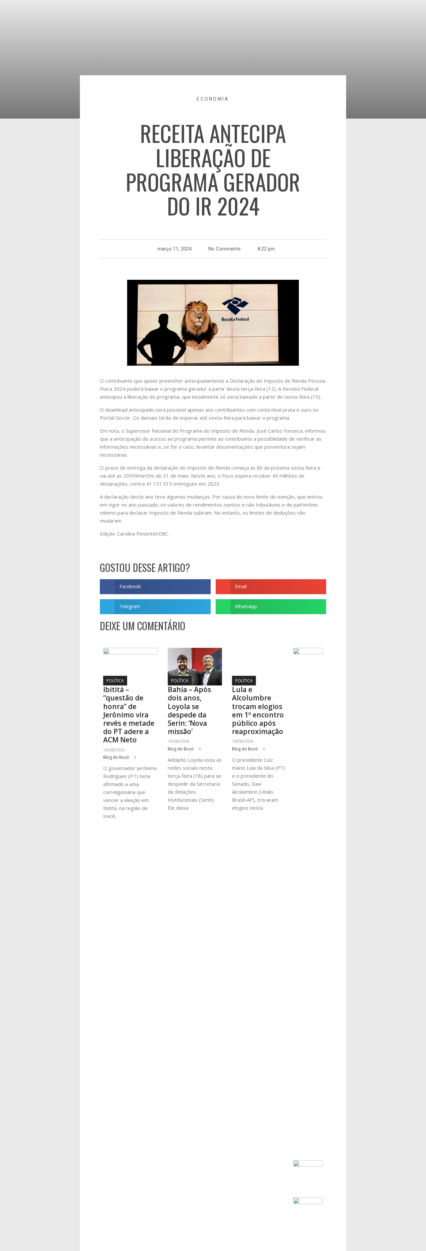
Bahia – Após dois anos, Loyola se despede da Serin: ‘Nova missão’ (189, 710)
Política (115, 680)
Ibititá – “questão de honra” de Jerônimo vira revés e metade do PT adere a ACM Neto (128, 714)
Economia (213, 99)
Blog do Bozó (116, 757)
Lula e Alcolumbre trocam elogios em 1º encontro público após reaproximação (258, 710)
